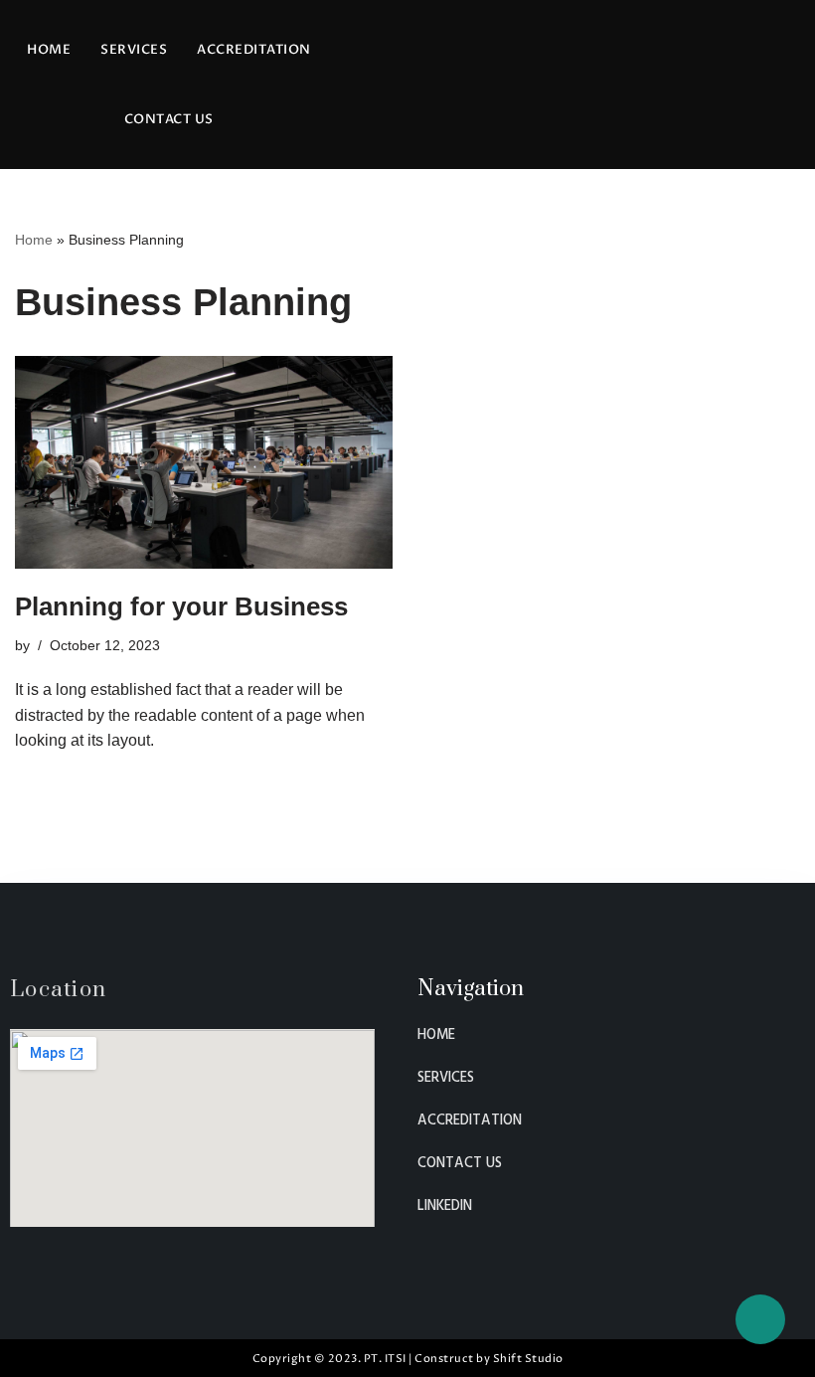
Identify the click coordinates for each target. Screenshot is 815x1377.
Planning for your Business (181, 606)
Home (49, 50)
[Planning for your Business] (204, 462)
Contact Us (169, 119)
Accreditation (254, 50)
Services (133, 50)
